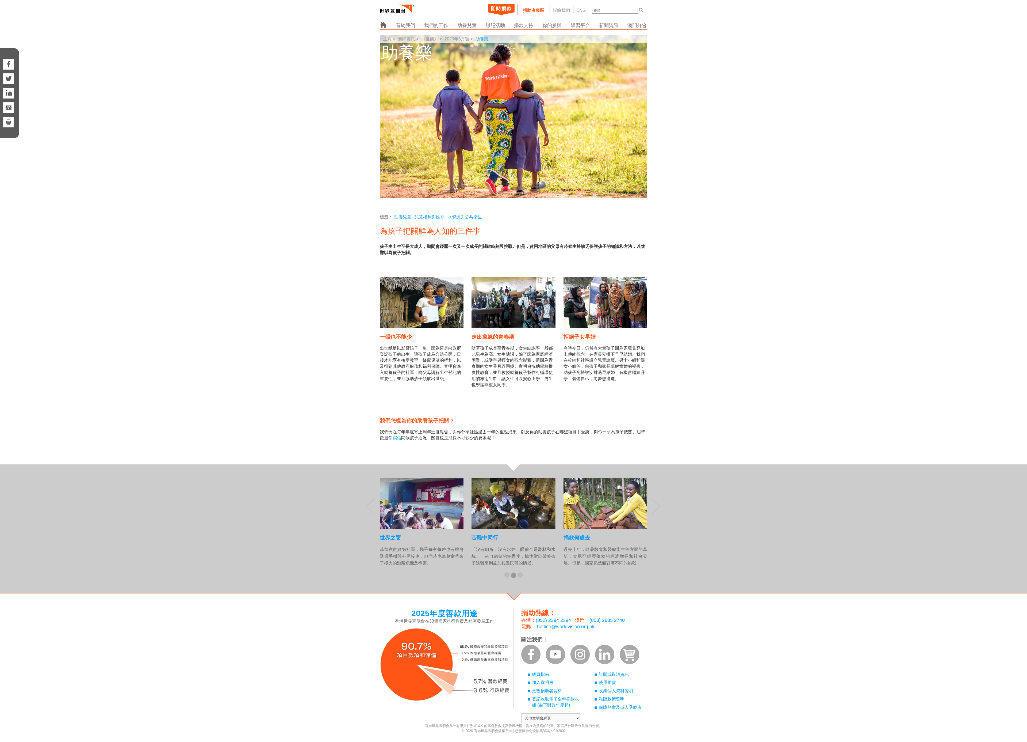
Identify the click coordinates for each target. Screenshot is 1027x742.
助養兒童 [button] (467, 25)
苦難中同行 (485, 537)
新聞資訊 (406, 39)
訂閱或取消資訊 (614, 674)
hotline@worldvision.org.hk (566, 626)
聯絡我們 (561, 10)
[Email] (8, 107)
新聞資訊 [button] (608, 25)
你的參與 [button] (552, 25)
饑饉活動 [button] (495, 25)
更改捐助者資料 (547, 690)
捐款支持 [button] (523, 25)
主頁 (387, 39)
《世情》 (429, 39)
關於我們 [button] (405, 25)
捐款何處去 (577, 537)
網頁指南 (540, 674)
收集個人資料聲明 (616, 690)
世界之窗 (390, 537)
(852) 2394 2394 (553, 620)
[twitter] (8, 78)
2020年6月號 (456, 39)
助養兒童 (402, 217)
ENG (581, 10)
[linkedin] (8, 93)
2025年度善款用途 (444, 613)
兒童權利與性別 (429, 217)
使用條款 (607, 682)
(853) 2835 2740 (607, 620)
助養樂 (482, 39)
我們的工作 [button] (436, 25)
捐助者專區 (533, 10)
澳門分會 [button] (637, 25)
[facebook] (8, 59)
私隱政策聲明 (611, 699)
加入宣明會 (542, 682)
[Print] (8, 127)
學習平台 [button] (580, 25)
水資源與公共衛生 (465, 217)
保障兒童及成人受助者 (620, 707)
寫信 (397, 438)
